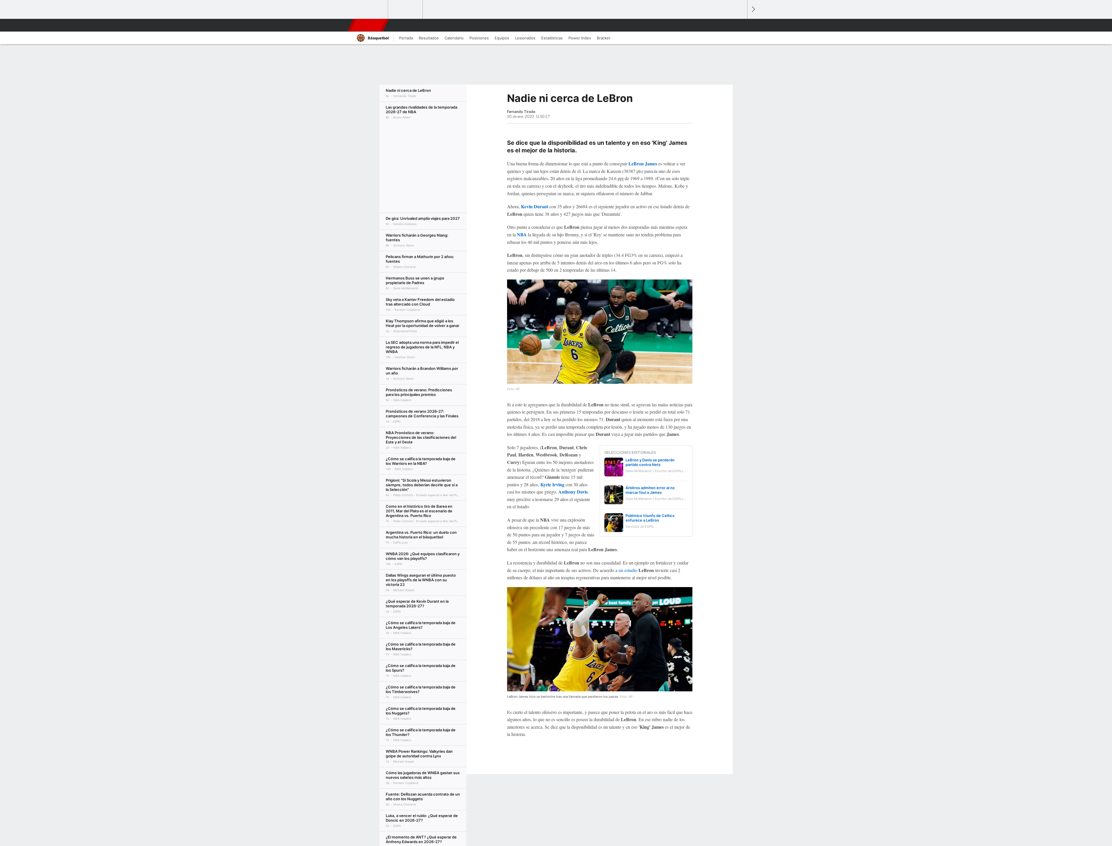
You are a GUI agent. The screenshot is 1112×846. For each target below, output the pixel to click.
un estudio (628, 570)
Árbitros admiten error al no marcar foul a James (650, 490)
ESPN (367, 25)
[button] (740, 25)
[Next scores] (753, 9)
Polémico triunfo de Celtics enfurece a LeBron (650, 517)
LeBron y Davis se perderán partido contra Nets (650, 462)
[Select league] (371, 9)
